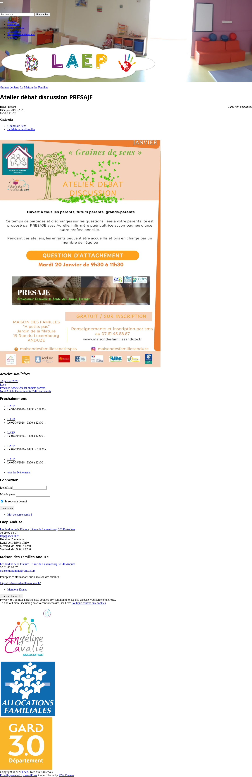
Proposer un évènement (21, 34)
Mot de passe (7, 494)
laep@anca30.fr (9, 536)
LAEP (11, 406)
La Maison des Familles (34, 87)
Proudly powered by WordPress (18, 775)
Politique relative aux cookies (89, 603)
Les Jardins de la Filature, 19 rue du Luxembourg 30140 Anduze (37, 529)
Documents (14, 30)
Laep (3, 384)
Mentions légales (17, 589)
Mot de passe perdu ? (19, 514)
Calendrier (13, 24)
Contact (11, 37)
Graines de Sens (9, 87)
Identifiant (6, 487)
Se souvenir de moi (15, 501)
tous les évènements (18, 472)
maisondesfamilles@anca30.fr (17, 570)
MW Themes (66, 775)
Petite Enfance (15, 27)
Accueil (11, 21)
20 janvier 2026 (9, 381)
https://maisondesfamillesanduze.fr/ (20, 583)
